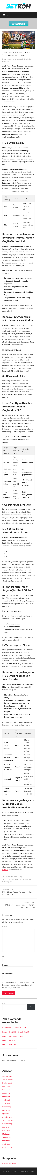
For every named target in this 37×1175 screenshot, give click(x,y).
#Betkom (8, 879)
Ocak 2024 (6, 1144)
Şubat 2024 (6, 1141)
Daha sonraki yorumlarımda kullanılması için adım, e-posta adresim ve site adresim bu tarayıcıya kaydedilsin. (18, 985)
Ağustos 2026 (7, 1076)
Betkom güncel (7, 882)
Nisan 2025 (6, 1131)
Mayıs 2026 (6, 1086)
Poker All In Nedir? (9, 1045)
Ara (3, 1003)
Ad (3, 956)
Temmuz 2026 (7, 1080)
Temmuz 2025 (7, 1120)
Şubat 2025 (6, 1137)
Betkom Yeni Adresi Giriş (13, 877)
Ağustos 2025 (7, 1117)
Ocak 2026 (6, 1100)
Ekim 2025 (6, 1110)
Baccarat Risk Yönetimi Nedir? (13, 1036)
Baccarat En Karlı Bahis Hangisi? (14, 1028)
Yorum (5, 927)
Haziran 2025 (7, 1124)
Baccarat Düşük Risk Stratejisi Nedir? (15, 1032)
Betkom (30, 59)
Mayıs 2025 (6, 1127)
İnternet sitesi (7, 974)
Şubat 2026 (6, 1097)
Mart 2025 (6, 1134)
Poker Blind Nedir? (9, 1040)
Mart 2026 (6, 1093)
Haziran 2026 (7, 1083)
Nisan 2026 (6, 1090)
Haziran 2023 (7, 1147)
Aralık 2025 (6, 1103)
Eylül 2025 (6, 1114)
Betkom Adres (17, 879)
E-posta (5, 965)
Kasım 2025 (6, 1107)
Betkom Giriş (27, 879)
